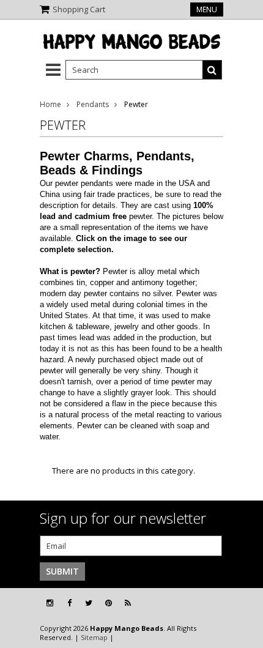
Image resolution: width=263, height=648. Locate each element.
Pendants (92, 104)
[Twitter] (88, 603)
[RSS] (128, 603)
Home (50, 104)
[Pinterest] (108, 603)
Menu (206, 9)
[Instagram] (49, 603)
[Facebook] (69, 603)
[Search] (212, 70)
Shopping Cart (79, 9)
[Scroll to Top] (244, 603)
